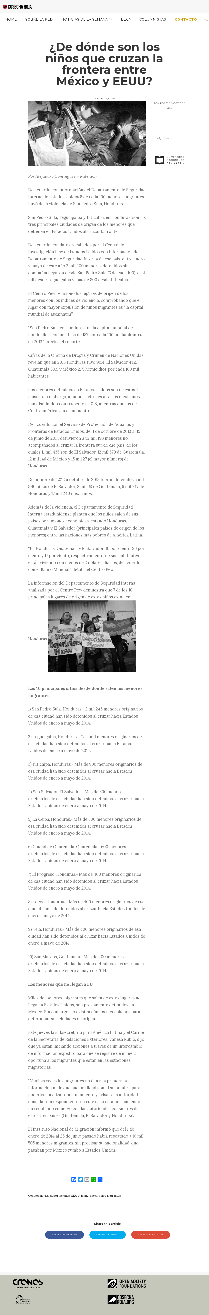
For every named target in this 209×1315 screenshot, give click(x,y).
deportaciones (60, 1195)
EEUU (75, 1195)
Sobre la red (39, 19)
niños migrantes (110, 1195)
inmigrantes (89, 1195)
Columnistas (152, 19)
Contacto (186, 19)
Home (11, 19)
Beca (126, 19)
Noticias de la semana (84, 19)
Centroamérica (38, 1195)
